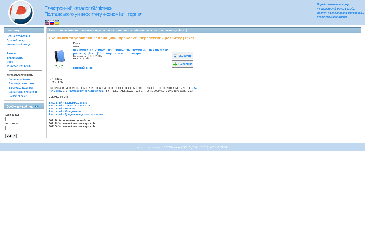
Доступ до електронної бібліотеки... (340, 12)
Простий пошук (16, 40)
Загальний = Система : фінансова (70, 105)
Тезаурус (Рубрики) (19, 66)
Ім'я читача (12, 123)
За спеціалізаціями (21, 87)
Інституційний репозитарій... (336, 8)
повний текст (84, 68)
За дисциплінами (19, 79)
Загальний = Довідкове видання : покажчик (76, 114)
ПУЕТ (91, 56)
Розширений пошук (18, 44)
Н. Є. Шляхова (94, 90)
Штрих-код (12, 114)
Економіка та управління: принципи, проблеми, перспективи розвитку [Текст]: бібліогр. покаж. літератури (120, 51)
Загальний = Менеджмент (65, 111)
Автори (11, 53)
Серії (10, 61)
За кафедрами (18, 96)
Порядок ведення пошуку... (334, 4)
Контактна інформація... (333, 17)
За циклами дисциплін (23, 91)
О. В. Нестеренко (73, 90)
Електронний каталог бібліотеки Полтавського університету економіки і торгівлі (93, 11)
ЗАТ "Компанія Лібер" (177, 147)
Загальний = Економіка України (68, 102)
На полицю (185, 64)
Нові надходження (18, 36)
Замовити (184, 55)
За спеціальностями (21, 83)
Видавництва (15, 57)
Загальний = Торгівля (62, 108)
